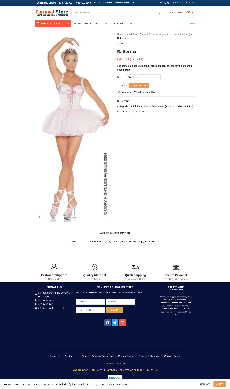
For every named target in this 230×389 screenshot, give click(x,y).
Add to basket (139, 86)
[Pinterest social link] (133, 111)
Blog (84, 356)
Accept (219, 384)
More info (205, 384)
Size (119, 77)
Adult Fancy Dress (136, 34)
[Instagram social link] (168, 3)
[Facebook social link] (161, 3)
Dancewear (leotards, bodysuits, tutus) (169, 34)
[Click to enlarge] (40, 217)
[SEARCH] (160, 13)
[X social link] (164, 3)
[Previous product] (118, 44)
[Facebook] (107, 322)
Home (120, 34)
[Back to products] (122, 44)
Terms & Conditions (102, 356)
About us (54, 356)
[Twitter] (115, 322)
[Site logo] (52, 12)
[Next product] (125, 44)
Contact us (70, 356)
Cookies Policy (172, 356)
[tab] (115, 232)
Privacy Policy (125, 356)
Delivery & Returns (149, 356)
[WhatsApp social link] (139, 111)
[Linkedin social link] (136, 111)
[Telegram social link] (143, 111)
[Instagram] (122, 322)
